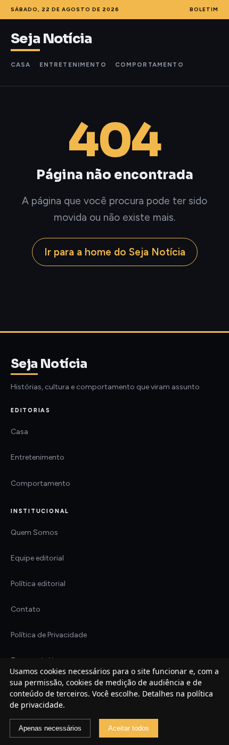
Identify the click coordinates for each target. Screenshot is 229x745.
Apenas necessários (50, 728)
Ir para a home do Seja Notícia (114, 252)
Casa (21, 64)
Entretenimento (73, 64)
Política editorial (38, 583)
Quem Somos (34, 532)
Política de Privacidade (49, 634)
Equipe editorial (37, 558)
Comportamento (149, 64)
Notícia (51, 38)
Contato (25, 609)
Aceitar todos (128, 728)
